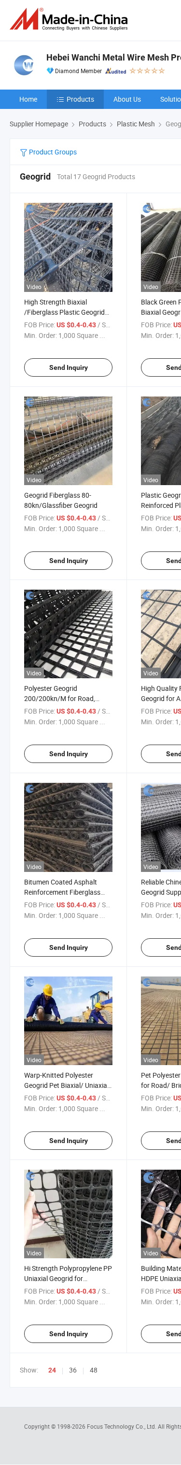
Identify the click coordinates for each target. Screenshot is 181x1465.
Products (80, 99)
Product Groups (52, 151)
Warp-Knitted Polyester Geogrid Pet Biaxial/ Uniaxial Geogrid (66, 1085)
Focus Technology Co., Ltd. (122, 1426)
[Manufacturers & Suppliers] (70, 19)
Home (28, 99)
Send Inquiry (68, 367)
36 (73, 1369)
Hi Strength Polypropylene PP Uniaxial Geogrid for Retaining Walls (68, 1278)
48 (93, 1369)
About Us (127, 99)
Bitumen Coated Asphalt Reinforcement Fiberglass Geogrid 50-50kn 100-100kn (66, 892)
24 (52, 1370)
